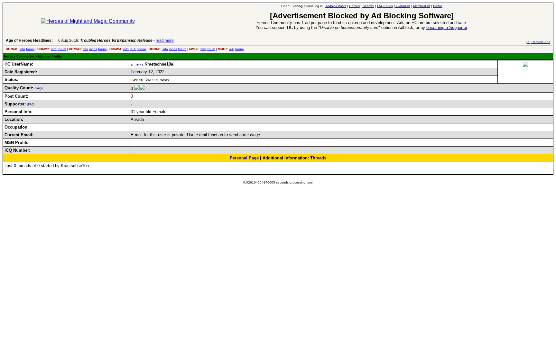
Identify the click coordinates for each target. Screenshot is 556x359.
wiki (203, 49)
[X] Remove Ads (538, 42)
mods (93, 49)
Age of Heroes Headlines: (29, 40)
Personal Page (244, 158)
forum (30, 49)
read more (165, 40)
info (22, 49)
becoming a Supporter (446, 27)
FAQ (38, 88)
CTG (133, 49)
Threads (318, 158)
